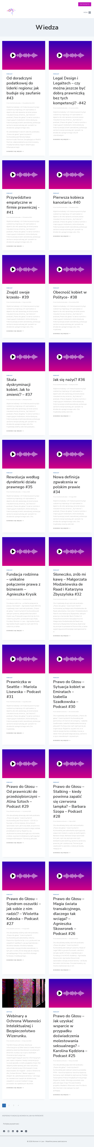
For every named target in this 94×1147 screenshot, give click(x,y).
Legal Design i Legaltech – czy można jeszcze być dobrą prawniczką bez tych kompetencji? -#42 (69, 91)
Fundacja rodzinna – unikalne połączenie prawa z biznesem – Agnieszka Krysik (23, 584)
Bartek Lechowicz (62, 711)
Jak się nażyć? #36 (69, 379)
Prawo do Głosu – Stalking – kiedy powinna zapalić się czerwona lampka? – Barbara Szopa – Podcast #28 (69, 801)
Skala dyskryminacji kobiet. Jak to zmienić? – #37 (19, 387)
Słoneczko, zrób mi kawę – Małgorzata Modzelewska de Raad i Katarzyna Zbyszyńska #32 (70, 584)
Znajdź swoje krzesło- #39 (18, 295)
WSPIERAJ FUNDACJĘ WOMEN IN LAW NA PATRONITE (22, 1116)
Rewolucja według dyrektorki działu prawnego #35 (23, 482)
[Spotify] (17, 1131)
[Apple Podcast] (26, 1131)
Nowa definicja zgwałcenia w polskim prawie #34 (66, 484)
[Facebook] (4, 1131)
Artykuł (9, 1011)
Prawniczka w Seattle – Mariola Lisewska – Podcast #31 (24, 689)
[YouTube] (22, 1131)
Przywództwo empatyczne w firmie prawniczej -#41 (23, 205)
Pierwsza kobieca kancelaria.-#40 (68, 200)
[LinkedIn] (13, 1131)
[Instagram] (8, 1131)
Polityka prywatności (11, 1124)
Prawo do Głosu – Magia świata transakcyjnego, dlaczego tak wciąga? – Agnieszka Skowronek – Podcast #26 (68, 916)
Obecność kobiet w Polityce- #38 (70, 295)
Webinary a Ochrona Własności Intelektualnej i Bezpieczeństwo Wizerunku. (24, 1026)
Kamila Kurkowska (15, 103)
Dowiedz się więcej (15, 151)
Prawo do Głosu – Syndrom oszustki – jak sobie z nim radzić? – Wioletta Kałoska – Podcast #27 (24, 911)
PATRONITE (85, 4)
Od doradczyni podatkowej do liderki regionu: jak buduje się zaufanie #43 (23, 88)
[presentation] (23, 55)
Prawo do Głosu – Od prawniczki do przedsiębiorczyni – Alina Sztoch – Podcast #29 (23, 796)
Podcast (10, 74)
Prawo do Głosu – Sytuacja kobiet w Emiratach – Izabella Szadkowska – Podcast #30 (69, 694)
